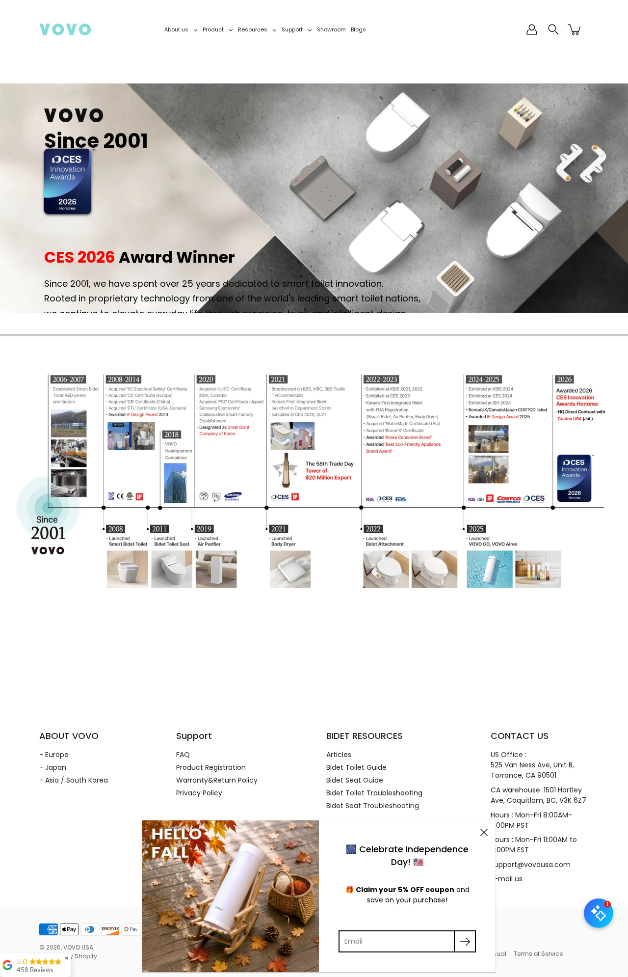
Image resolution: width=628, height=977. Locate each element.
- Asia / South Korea (73, 780)
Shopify (86, 956)
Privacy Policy (199, 793)
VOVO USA (78, 947)
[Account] (532, 29)
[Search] (553, 29)
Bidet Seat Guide (354, 780)
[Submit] (465, 941)
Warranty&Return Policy (217, 780)
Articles (338, 755)
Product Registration (211, 767)
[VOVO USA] (65, 29)
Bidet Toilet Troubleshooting (374, 793)
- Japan (52, 767)
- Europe (54, 755)
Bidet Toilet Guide (356, 767)
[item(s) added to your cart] (575, 29)
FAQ (183, 755)
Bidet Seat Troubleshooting (372, 806)
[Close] (484, 832)
